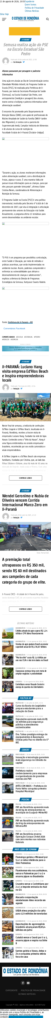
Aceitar (12, 1017)
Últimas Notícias (32, 11)
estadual (29, 337)
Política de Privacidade (34, 8)
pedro (37, 337)
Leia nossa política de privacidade (29, 1017)
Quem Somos (30, 4)
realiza (6, 339)
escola (20, 337)
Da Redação (17, 62)
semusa (15, 339)
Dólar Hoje (4, 14)
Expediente (29, 1)
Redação (16, 389)
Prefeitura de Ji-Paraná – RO (20, 322)
